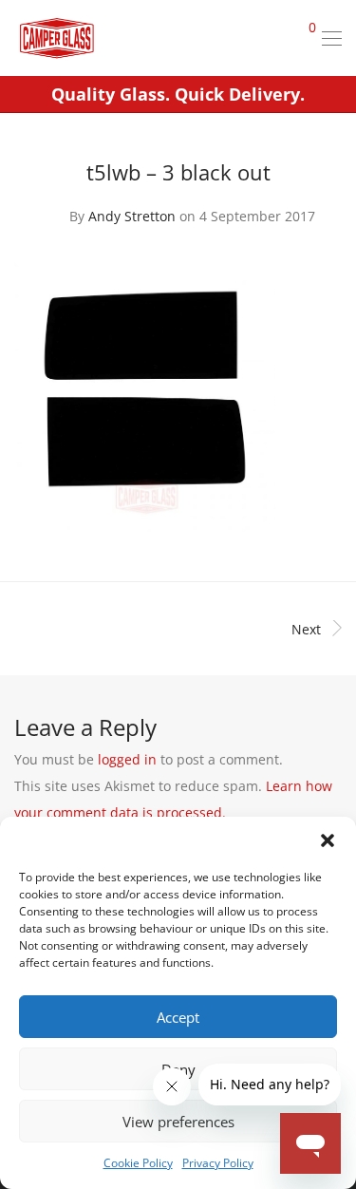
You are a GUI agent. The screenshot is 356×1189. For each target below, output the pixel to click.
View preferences (178, 1121)
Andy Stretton (132, 216)
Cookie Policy (138, 1163)
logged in (127, 759)
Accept (178, 1017)
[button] (327, 840)
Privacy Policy (217, 1163)
